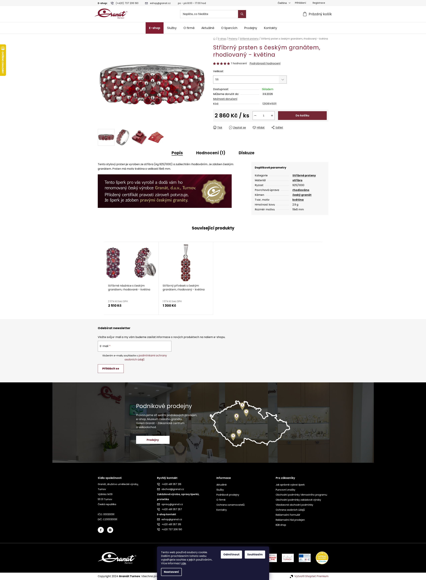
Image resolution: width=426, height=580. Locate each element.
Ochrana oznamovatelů (230, 504)
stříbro (297, 180)
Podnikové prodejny (227, 494)
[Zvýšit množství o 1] (272, 115)
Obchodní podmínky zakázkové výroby (298, 499)
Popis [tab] (177, 153)
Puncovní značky (285, 489)
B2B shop (281, 525)
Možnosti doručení (225, 99)
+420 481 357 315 (171, 524)
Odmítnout (231, 554)
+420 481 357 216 (171, 484)
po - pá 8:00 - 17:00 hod (192, 3)
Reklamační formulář (288, 515)
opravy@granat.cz (172, 504)
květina (298, 200)
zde (183, 563)
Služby (220, 489)
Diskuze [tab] (246, 153)
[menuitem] (155, 28)
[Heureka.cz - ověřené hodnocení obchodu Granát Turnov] (319, 558)
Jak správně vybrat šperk (290, 484)
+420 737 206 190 (172, 529)
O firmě (220, 499)
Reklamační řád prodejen (290, 520)
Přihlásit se (110, 368)
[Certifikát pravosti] (165, 189)
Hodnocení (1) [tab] (210, 153)
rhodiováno (300, 190)
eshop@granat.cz (160, 3)
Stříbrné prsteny (304, 175)
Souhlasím (255, 554)
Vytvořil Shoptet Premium (311, 576)
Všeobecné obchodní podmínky (294, 504)
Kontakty (221, 509)
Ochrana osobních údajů (290, 509)
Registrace (319, 3)
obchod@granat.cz (173, 489)
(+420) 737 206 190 (127, 3)
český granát (302, 195)
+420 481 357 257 (172, 509)
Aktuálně (221, 484)
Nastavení (171, 572)
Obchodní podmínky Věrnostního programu (301, 494)
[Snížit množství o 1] (255, 115)
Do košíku (302, 115)
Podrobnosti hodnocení (265, 63)
